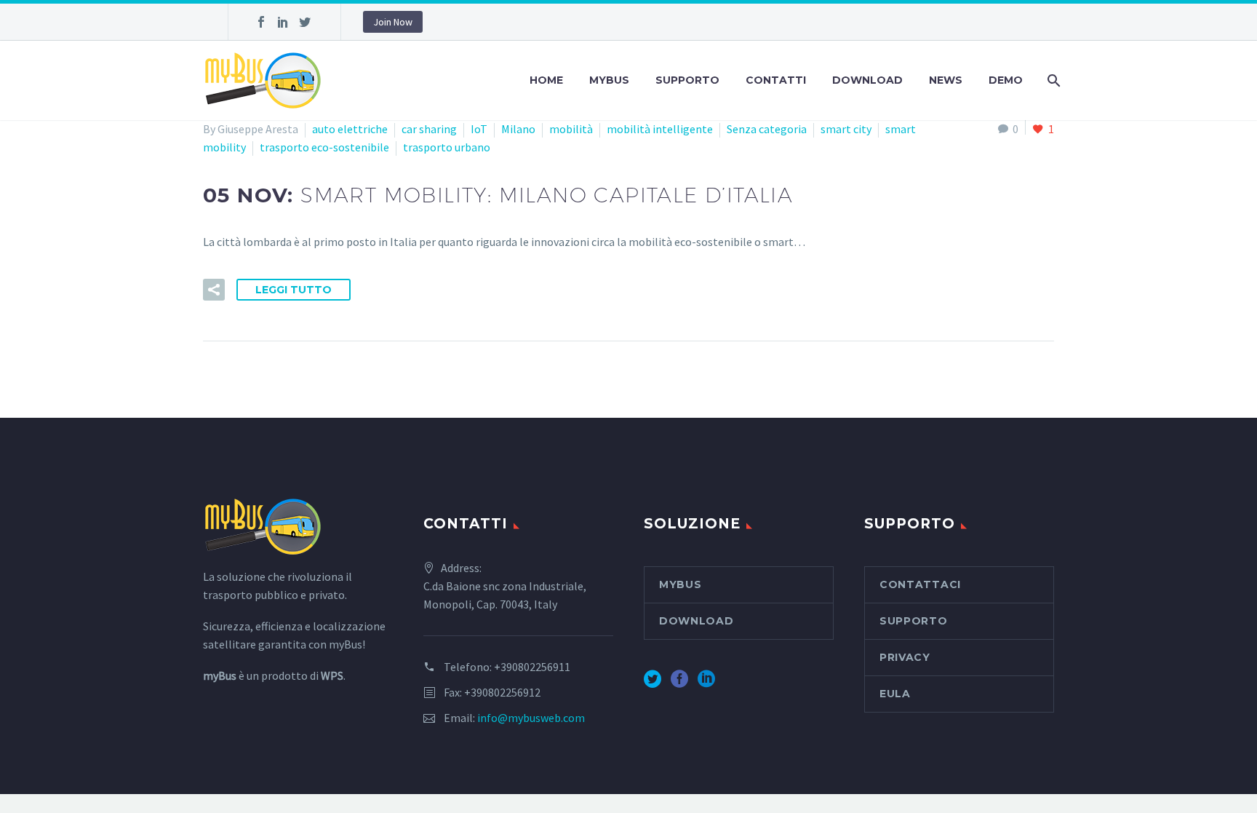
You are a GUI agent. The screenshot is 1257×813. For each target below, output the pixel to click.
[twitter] (652, 683)
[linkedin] (706, 683)
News (945, 80)
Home (546, 80)
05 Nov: (498, 195)
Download (867, 80)
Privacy (904, 657)
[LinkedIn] (283, 22)
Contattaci (920, 584)
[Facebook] (261, 22)
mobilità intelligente (660, 129)
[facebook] (679, 683)
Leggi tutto (293, 289)
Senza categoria (767, 129)
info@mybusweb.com (531, 717)
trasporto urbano (446, 147)
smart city (846, 129)
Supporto (687, 80)
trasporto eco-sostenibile (324, 147)
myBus (609, 80)
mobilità (571, 129)
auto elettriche (350, 129)
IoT (479, 129)
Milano (518, 129)
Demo (1006, 80)
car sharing (429, 129)
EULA (895, 693)
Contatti (776, 80)
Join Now (392, 21)
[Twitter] (305, 22)
